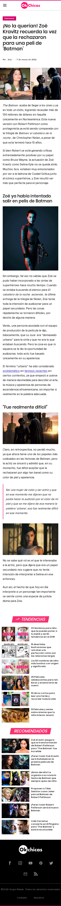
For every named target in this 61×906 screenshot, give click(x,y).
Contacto (22, 898)
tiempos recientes (35, 371)
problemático (11, 371)
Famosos (9, 18)
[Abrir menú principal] (5, 5)
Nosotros (39, 898)
